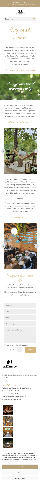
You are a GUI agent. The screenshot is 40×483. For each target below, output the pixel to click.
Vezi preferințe (20, 478)
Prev (3, 151)
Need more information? (20, 122)
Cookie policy (16, 400)
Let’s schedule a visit (20, 217)
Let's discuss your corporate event (20, 70)
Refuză (20, 473)
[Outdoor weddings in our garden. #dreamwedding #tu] (8, 443)
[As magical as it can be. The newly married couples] (8, 410)
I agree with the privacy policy (17, 345)
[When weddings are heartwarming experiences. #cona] (8, 432)
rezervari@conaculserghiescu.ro (16, 397)
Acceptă (20, 467)
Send (30, 349)
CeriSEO (6, 378)
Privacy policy (6, 400)
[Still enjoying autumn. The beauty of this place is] (8, 421)
